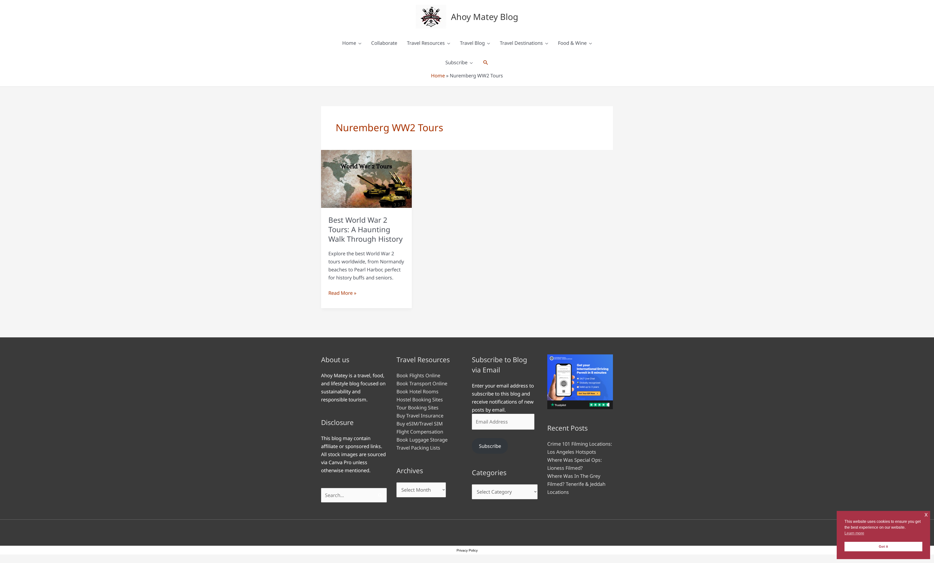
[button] (486, 62)
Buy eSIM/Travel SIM (419, 423)
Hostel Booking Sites (419, 399)
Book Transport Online (421, 383)
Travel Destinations (521, 43)
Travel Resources (426, 43)
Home (349, 43)
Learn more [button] (854, 533)
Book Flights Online (418, 375)
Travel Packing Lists (418, 447)
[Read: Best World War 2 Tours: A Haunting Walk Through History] (366, 178)
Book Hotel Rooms (417, 391)
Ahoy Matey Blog (484, 16)
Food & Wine (572, 43)
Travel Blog (472, 43)
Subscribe (456, 62)
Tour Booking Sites (417, 407)
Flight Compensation (419, 431)
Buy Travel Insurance (419, 415)
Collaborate (384, 43)
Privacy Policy (467, 550)
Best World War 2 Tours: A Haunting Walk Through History (365, 229)
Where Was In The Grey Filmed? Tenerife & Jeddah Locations (576, 484)
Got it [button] (883, 546)
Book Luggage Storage (422, 439)
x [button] (926, 514)
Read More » (342, 293)
